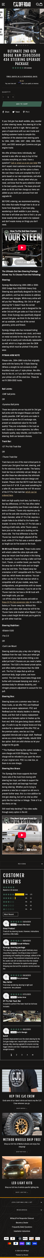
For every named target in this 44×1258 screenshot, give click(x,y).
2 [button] (19, 45)
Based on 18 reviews (10, 890)
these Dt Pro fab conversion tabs (15, 602)
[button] (18, 68)
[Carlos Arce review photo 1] (13, 1016)
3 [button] (21, 45)
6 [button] (27, 45)
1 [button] (16, 45)
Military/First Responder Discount (22, 1218)
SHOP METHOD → (22, 1152)
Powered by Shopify (22, 1255)
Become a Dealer (22, 1222)
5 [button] (25, 45)
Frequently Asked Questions (22, 1227)
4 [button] (23, 45)
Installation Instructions (22, 1231)
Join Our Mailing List (22, 1202)
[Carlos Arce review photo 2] (33, 1016)
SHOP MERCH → (22, 1108)
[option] (22, 26)
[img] (16, 921)
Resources (22, 1210)
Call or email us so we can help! (24, 162)
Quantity (6, 92)
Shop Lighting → (22, 1192)
